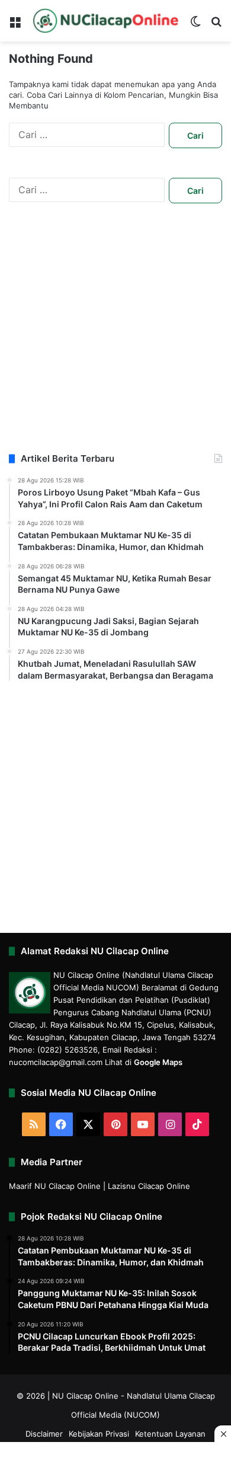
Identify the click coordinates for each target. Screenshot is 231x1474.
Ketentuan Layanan (170, 1433)
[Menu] (15, 25)
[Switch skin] (195, 25)
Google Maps (158, 1062)
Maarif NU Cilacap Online (55, 1186)
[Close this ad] (222, 1433)
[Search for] (216, 25)
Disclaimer (44, 1433)
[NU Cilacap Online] (105, 20)
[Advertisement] (115, 336)
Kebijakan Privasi (99, 1433)
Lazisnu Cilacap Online (149, 1186)
